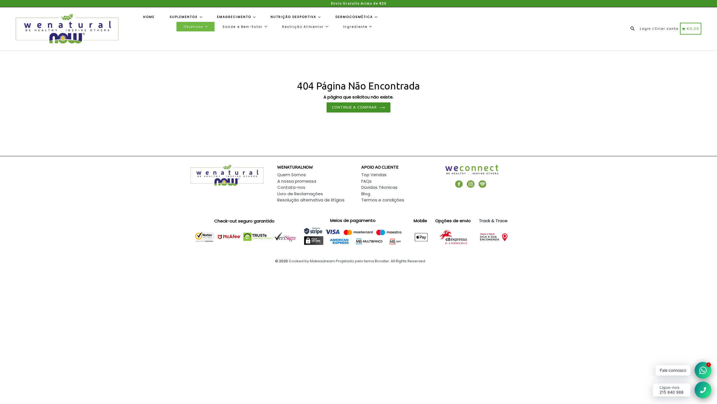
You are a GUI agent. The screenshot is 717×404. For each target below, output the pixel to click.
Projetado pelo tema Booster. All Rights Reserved (380, 261)
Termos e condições (382, 200)
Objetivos (194, 26)
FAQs (366, 181)
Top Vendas (374, 175)
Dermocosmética (355, 17)
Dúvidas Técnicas (379, 187)
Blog (365, 194)
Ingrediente (356, 26)
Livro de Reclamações (300, 194)
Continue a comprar (354, 107)
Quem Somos (291, 175)
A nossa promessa (296, 181)
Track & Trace (493, 221)
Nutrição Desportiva (294, 17)
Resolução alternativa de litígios (310, 200)
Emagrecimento (235, 17)
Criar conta (667, 28)
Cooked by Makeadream (312, 261)
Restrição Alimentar (303, 26)
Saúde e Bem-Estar (243, 26)
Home (149, 17)
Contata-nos (291, 187)
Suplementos (184, 17)
